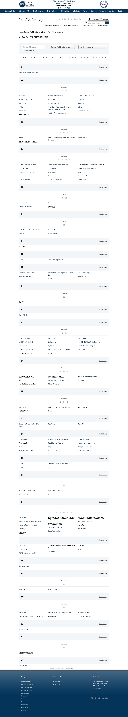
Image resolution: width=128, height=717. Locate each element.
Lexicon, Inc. (23, 346)
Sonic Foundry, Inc (54, 531)
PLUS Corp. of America (55, 443)
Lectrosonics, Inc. (25, 338)
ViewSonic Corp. (24, 589)
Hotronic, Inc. (82, 276)
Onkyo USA (81, 424)
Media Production (26, 690)
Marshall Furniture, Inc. (56, 376)
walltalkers (22, 612)
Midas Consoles (53, 384)
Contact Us (77, 19)
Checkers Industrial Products (58, 165)
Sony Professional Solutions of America (91, 517)
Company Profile (26, 681)
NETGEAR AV (23, 411)
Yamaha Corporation (26, 652)
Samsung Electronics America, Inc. (30, 521)
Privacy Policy (61, 668)
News (70, 19)
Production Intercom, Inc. (86, 443)
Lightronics (52, 342)
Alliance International (55, 96)
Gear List (24, 702)
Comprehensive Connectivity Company (91, 165)
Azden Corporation (84, 111)
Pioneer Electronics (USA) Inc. (58, 439)
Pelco (21, 447)
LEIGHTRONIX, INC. (26, 342)
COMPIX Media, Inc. (55, 179)
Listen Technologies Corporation (59, 349)
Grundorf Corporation (55, 260)
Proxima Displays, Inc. (85, 450)
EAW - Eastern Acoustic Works (29, 230)
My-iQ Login (95, 19)
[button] (10, 11)
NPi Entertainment (26, 687)
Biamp (21, 138)
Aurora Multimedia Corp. (86, 96)
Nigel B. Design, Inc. (84, 407)
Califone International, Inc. (28, 165)
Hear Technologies (25, 276)
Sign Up (105, 19)
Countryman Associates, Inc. (87, 168)
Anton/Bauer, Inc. (54, 103)
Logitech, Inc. (82, 338)
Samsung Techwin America (28, 525)
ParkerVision (23, 439)
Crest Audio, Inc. (83, 176)
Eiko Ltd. (22, 233)
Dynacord (51, 206)
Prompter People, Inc (85, 447)
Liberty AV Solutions (25, 353)
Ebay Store (24, 707)
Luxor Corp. (82, 349)
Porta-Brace (52, 450)
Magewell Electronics (26, 376)
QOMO (21, 467)
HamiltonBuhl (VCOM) (26, 273)
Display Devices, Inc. (26, 206)
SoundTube (81, 525)
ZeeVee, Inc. (23, 666)
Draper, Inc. (52, 203)
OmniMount (52, 424)
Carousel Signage (24, 179)
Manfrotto (22, 380)
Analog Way (52, 99)
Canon (21, 176)
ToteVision (51, 551)
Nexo (50, 411)
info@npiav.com (64, 6)
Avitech (80, 107)
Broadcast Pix (82, 138)
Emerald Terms (53, 668)
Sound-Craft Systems (85, 521)
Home (21, 32)
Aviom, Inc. (81, 103)
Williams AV (52, 616)
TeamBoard (23, 549)
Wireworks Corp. (83, 612)
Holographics (25, 693)
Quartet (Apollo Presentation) (58, 464)
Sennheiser (22, 532)
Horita (50, 279)
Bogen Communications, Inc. (28, 141)
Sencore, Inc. (23, 529)
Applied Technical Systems (57, 113)
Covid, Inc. (81, 172)
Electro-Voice (52, 230)
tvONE (80, 549)
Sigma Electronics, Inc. (55, 527)
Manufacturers (88, 25)
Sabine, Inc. (22, 517)
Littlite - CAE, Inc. (54, 353)
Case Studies (62, 19)
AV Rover (81, 99)
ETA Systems (52, 233)
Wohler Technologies (85, 616)
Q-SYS (21, 464)
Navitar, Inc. (23, 407)
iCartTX (21, 302)
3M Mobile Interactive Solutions (30, 72)
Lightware (51, 346)
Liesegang (51, 338)
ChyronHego (52, 168)
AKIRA (21, 107)
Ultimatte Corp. (24, 566)
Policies (23, 710)
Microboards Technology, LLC (58, 380)
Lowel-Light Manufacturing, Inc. (89, 342)
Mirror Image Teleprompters (87, 376)
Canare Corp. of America (27, 172)
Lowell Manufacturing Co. (86, 346)
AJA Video (22, 103)
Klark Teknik (23, 315)
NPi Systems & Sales (27, 684)
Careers (23, 699)
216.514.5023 (97, 688)
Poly (49, 447)
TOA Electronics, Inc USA (27, 553)
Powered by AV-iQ (70, 668)
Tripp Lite (81, 545)
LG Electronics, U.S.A (26, 349)
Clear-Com (51, 172)
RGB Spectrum (24, 494)
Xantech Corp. (24, 629)
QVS (49, 467)
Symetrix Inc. (82, 529)
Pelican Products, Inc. (26, 450)
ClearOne (51, 176)
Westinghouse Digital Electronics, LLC (32, 616)
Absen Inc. (22, 96)
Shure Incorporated (55, 523)
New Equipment (102, 25)
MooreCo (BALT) (83, 380)
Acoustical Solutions (25, 99)
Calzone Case (23, 168)
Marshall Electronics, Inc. (27, 384)
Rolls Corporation (54, 490)
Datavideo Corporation (26, 203)
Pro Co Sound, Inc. (84, 439)
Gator (21, 260)
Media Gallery (25, 696)
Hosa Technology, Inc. (85, 273)
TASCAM (22, 545)
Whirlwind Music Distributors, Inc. (59, 612)
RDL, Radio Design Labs (27, 490)
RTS (49, 494)
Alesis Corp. (23, 111)
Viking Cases (52, 589)
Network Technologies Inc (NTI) (59, 407)
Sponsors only (29, 50)
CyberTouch (82, 179)
